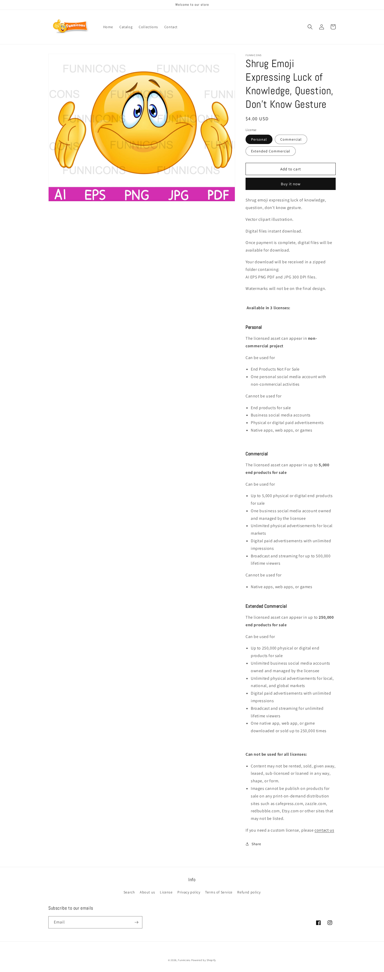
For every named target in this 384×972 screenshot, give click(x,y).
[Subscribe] (136, 922)
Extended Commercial (270, 151)
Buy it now (291, 183)
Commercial (291, 139)
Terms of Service (218, 892)
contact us (324, 830)
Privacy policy (188, 892)
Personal (259, 139)
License (166, 892)
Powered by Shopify (203, 960)
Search (129, 892)
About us (147, 892)
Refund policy (248, 892)
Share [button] (256, 844)
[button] (310, 27)
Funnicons (184, 960)
